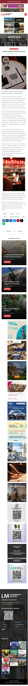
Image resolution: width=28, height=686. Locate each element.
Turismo (5, 216)
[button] (3, 220)
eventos (5, 213)
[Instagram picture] (6, 645)
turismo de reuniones (14, 216)
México (11, 48)
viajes (23, 216)
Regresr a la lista (14, 231)
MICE (18, 213)
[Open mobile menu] (26, 14)
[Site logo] (7, 14)
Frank (16, 53)
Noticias (16, 48)
